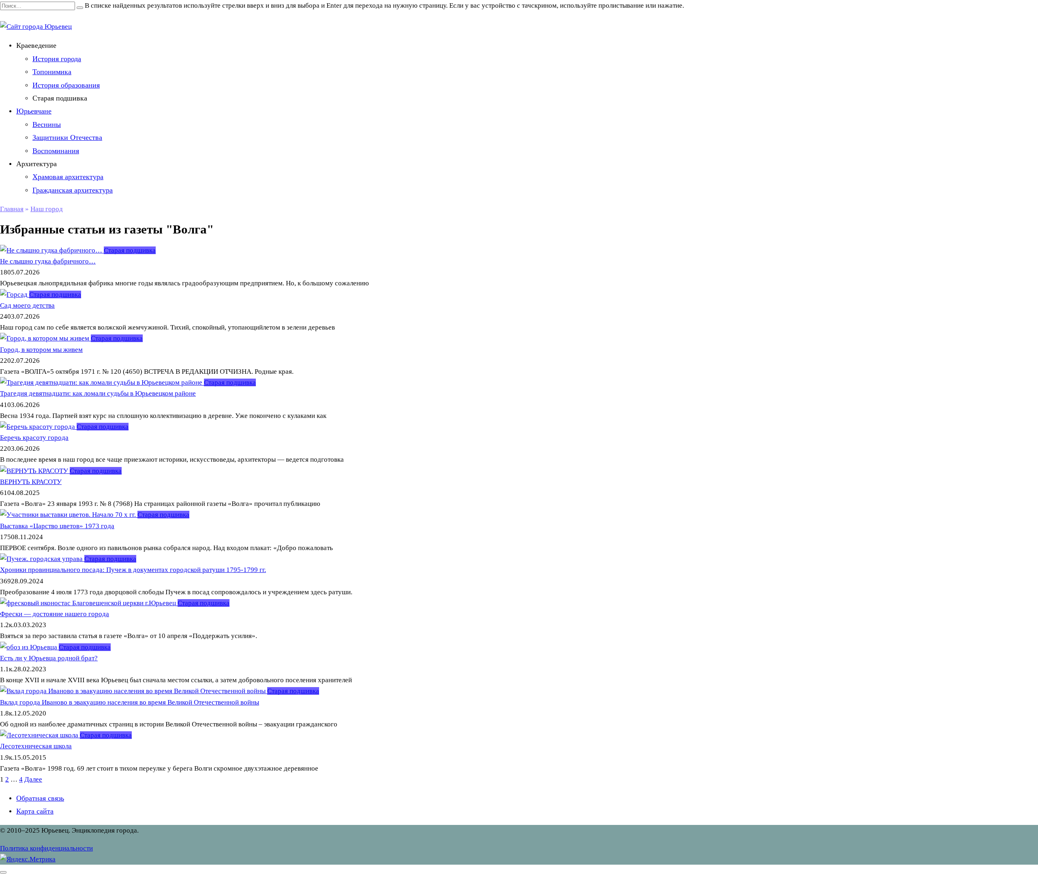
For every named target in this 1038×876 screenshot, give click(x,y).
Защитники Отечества (67, 137)
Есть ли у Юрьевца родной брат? (49, 658)
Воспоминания (55, 151)
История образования (66, 85)
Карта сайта (35, 811)
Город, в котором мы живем (41, 349)
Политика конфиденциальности (46, 848)
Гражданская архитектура (72, 190)
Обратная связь (40, 798)
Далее (33, 779)
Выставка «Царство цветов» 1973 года (57, 526)
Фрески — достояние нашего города (54, 614)
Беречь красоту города (34, 437)
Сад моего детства (27, 305)
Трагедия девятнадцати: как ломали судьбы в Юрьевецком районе (98, 393)
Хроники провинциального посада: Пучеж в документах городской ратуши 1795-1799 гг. (133, 570)
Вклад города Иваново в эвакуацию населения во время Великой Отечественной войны (129, 702)
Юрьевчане (33, 111)
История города (56, 59)
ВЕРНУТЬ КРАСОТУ (31, 482)
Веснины (46, 124)
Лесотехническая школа (36, 746)
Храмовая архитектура (67, 177)
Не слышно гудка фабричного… (48, 261)
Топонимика (51, 72)
